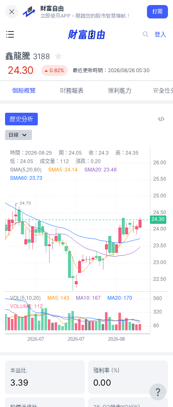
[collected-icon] (58, 56)
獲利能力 (119, 90)
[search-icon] (145, 34)
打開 (157, 11)
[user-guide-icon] (157, 392)
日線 (13, 135)
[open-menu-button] (10, 34)
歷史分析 (21, 118)
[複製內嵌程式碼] (161, 119)
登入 (160, 34)
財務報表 (72, 90)
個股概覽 (24, 90)
